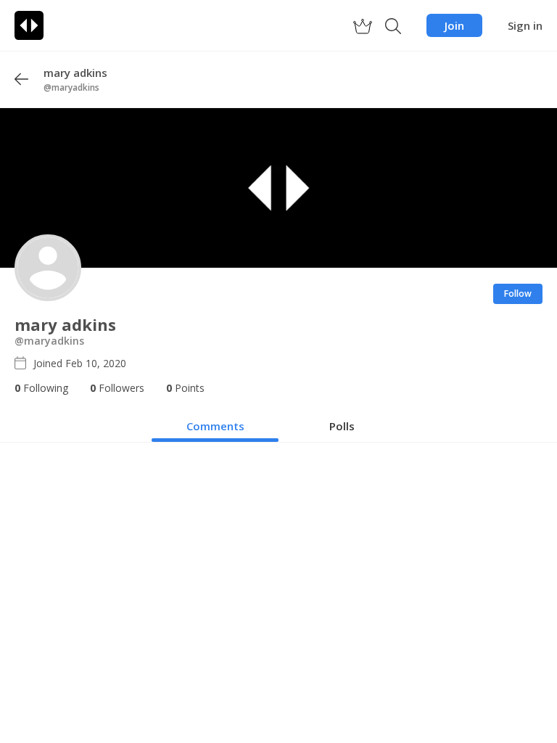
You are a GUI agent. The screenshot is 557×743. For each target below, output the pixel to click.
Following (41, 388)
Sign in (525, 25)
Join (454, 25)
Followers (117, 388)
